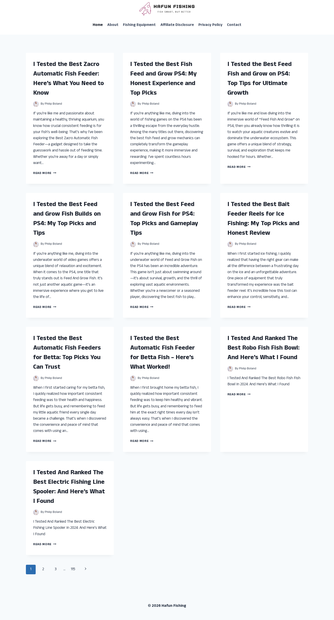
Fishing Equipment (139, 25)
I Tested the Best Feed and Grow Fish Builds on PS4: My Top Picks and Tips (67, 219)
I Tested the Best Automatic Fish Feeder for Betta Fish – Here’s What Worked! (162, 353)
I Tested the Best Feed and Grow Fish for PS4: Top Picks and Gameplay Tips (164, 219)
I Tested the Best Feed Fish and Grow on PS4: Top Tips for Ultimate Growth (259, 79)
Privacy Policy (210, 25)
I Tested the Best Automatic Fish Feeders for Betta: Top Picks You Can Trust (67, 353)
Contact (234, 25)
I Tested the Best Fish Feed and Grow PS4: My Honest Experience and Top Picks (163, 79)
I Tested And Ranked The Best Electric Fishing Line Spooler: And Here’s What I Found (69, 487)
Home (98, 25)
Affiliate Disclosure (177, 25)
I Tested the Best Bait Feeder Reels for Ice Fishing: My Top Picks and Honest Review (263, 219)
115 (73, 569)
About (112, 25)
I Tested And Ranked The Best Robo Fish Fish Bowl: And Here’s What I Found (263, 348)
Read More (44, 173)
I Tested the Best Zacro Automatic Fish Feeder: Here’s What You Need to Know (68, 79)
